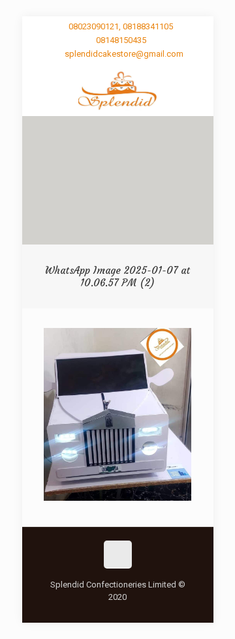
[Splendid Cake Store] (118, 90)
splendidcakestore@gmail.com (124, 54)
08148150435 (121, 40)
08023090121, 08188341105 (121, 26)
